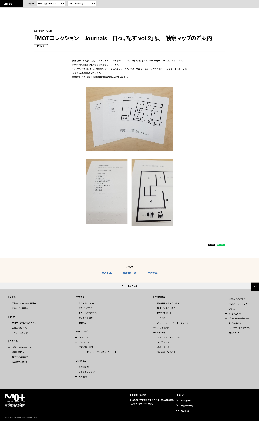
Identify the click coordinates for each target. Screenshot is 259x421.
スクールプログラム (88, 313)
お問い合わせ (235, 313)
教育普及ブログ (86, 318)
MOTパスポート (164, 313)
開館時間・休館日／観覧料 (169, 303)
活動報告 (83, 323)
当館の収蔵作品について (23, 347)
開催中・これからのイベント (25, 323)
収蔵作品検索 (18, 352)
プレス (232, 308)
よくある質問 (163, 327)
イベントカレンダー (21, 332)
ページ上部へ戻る (130, 286)
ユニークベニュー (165, 347)
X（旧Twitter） (187, 405)
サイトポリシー (236, 323)
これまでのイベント (21, 328)
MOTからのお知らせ (238, 299)
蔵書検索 (83, 376)
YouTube (185, 411)
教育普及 (80, 297)
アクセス (161, 318)
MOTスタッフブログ (238, 304)
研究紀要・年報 (86, 347)
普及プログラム (86, 308)
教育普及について (87, 303)
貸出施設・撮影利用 (166, 352)
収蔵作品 (14, 341)
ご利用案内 (160, 297)
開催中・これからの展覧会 (24, 303)
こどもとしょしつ (87, 371)
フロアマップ (163, 342)
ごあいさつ (84, 342)
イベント (13, 317)
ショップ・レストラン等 (168, 337)
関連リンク (234, 333)
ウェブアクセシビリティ (240, 328)
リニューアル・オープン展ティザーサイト (98, 352)
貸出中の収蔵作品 (20, 357)
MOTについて (82, 331)
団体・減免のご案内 (166, 308)
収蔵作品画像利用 (20, 362)
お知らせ (30, 4)
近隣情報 (161, 332)
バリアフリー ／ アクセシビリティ (172, 323)
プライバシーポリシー (239, 318)
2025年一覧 (129, 273)
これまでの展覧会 (20, 308)
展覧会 (13, 297)
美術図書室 (81, 360)
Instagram (186, 400)
